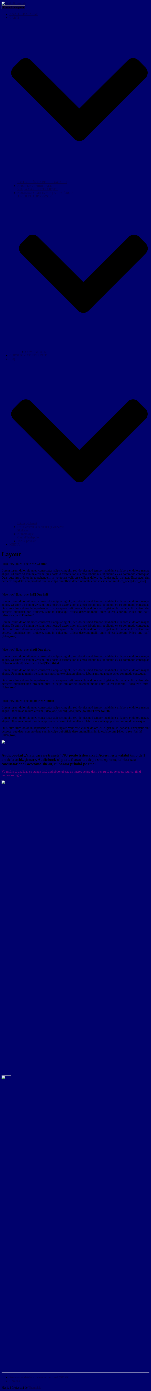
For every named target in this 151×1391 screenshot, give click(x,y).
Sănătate (22, 530)
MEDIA (14, 544)
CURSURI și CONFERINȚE (28, 355)
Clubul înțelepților (28, 537)
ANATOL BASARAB (23, 14)
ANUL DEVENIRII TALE (34, 185)
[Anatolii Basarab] (14, 3)
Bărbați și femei (27, 523)
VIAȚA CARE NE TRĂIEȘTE (37, 189)
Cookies (14, 1381)
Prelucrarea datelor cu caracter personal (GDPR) (39, 1377)
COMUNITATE (35, 351)
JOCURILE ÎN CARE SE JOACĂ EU (42, 182)
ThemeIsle (34, 1387)
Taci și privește (26, 541)
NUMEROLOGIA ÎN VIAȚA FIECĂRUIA (45, 192)
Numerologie (25, 533)
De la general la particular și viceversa (40, 526)
